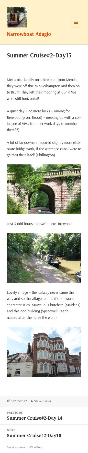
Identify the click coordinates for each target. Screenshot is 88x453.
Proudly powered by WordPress (25, 447)
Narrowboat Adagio (29, 33)
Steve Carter (42, 401)
